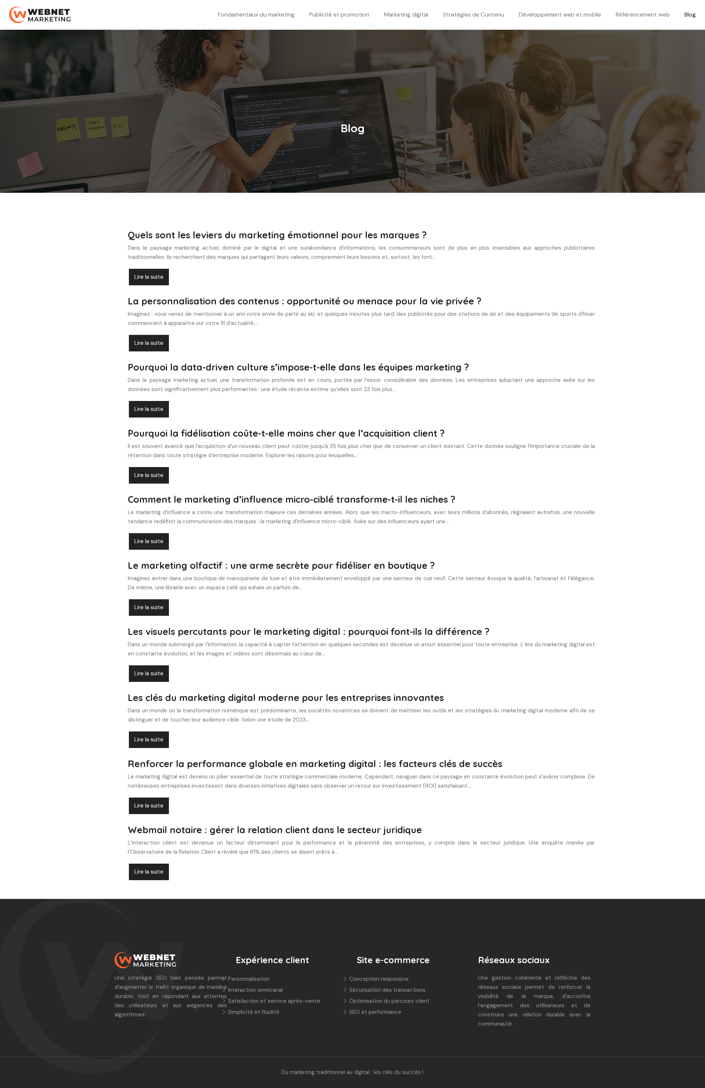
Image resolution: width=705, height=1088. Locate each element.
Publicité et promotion (339, 14)
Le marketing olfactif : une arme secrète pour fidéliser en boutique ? (281, 565)
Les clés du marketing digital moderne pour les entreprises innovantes (286, 697)
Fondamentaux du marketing (256, 14)
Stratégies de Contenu (473, 14)
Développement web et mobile (560, 14)
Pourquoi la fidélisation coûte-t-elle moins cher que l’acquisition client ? (286, 433)
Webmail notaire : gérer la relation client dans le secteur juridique (275, 829)
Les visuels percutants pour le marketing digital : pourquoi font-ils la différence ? (308, 631)
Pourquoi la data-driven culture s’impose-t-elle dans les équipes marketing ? (298, 367)
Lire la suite (148, 277)
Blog (690, 14)
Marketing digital (406, 14)
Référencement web (643, 14)
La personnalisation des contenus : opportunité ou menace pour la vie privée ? (304, 301)
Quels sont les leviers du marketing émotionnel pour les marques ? (277, 235)
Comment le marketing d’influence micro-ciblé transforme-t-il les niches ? (291, 499)
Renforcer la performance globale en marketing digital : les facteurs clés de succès (315, 763)
